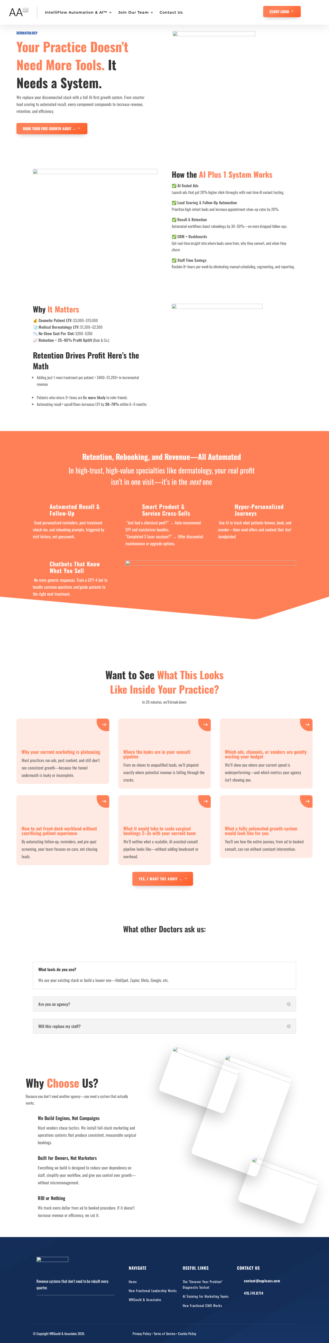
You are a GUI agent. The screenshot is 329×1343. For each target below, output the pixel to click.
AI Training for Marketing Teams (206, 1296)
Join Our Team (133, 12)
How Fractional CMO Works (202, 1305)
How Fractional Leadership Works (153, 1290)
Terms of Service (164, 1333)
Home (133, 1281)
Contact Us (171, 12)
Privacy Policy (142, 1333)
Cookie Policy (187, 1333)
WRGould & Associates (145, 1299)
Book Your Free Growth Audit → (49, 128)
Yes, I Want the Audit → (161, 878)
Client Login (279, 11)
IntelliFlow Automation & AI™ (76, 12)
